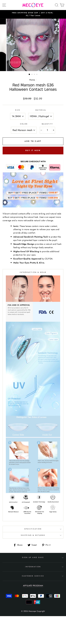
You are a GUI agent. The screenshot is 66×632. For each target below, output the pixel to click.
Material (40, 110)
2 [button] (32, 74)
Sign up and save (33, 557)
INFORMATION (33, 567)
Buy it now (33, 150)
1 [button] (29, 74)
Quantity (47, 124)
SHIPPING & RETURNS (33, 535)
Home (32, 79)
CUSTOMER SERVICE (33, 576)
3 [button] (34, 74)
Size (17, 110)
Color (24, 124)
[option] (33, 14)
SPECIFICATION (33, 529)
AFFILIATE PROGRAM (33, 585)
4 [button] (37, 74)
